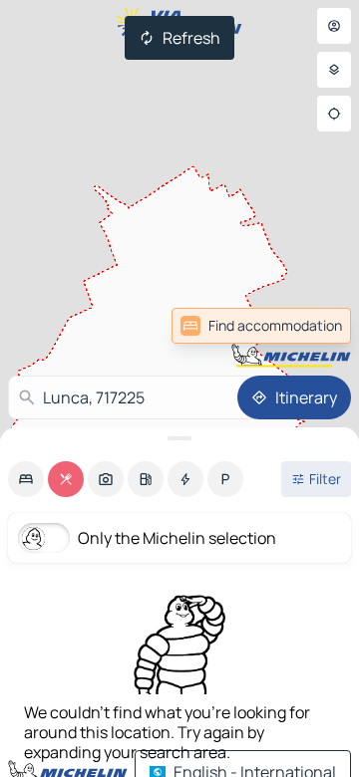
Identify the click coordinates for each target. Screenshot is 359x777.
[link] (307, 326)
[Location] (334, 113)
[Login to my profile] (334, 26)
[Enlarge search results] (179, 438)
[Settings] (334, 70)
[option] (26, 479)
